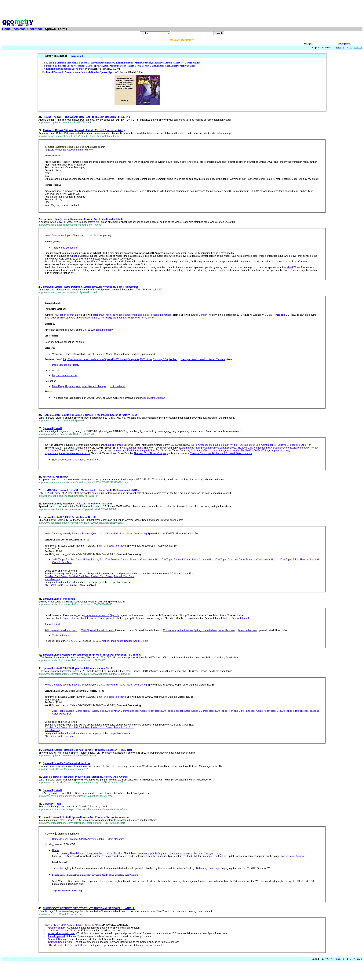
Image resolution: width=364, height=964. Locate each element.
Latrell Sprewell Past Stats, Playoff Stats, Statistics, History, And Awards (85, 776)
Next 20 (358, 47)
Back (338, 47)
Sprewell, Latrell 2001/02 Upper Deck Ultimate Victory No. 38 (78, 668)
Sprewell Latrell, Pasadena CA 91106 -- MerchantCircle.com (77, 503)
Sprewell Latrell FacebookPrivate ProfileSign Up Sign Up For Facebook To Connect (91, 654)
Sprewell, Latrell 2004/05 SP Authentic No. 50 (69, 517)
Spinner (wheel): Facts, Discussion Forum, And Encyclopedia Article (83, 219)
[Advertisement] (182, 10)
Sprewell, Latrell (52, 428)
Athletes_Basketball (28, 29)
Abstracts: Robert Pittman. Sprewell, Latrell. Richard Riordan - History (84, 130)
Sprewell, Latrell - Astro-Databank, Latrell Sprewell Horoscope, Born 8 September (90, 286)
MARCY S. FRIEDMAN (55, 476)
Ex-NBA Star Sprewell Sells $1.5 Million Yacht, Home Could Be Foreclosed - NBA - (91, 490)
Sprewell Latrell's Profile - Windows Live (66, 763)
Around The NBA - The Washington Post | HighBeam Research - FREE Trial (87, 116)
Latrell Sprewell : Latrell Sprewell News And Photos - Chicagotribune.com (86, 817)
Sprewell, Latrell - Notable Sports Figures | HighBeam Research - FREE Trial (87, 749)
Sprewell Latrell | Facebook (59, 598)
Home (6, 29)
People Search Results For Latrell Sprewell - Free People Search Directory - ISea (90, 414)
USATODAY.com (52, 803)
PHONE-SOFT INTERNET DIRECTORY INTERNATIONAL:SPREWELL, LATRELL (89, 908)
